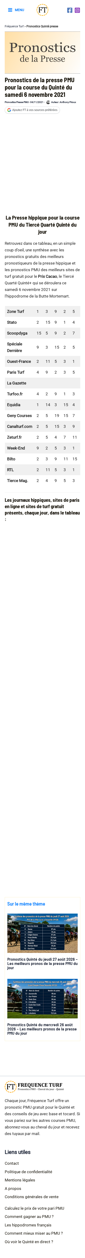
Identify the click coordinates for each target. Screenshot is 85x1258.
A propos (13, 1188)
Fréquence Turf (14, 26)
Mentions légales (20, 1180)
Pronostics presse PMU (17, 102)
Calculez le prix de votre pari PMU (34, 1208)
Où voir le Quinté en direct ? (29, 1241)
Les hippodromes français (28, 1225)
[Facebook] (70, 10)
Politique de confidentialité (28, 1171)
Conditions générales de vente (32, 1196)
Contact (12, 1163)
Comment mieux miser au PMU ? (34, 1233)
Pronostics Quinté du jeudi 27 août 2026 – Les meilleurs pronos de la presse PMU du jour (42, 963)
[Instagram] (77, 10)
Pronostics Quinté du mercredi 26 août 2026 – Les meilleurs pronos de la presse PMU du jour (42, 1029)
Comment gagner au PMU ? (29, 1216)
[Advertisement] (42, 165)
